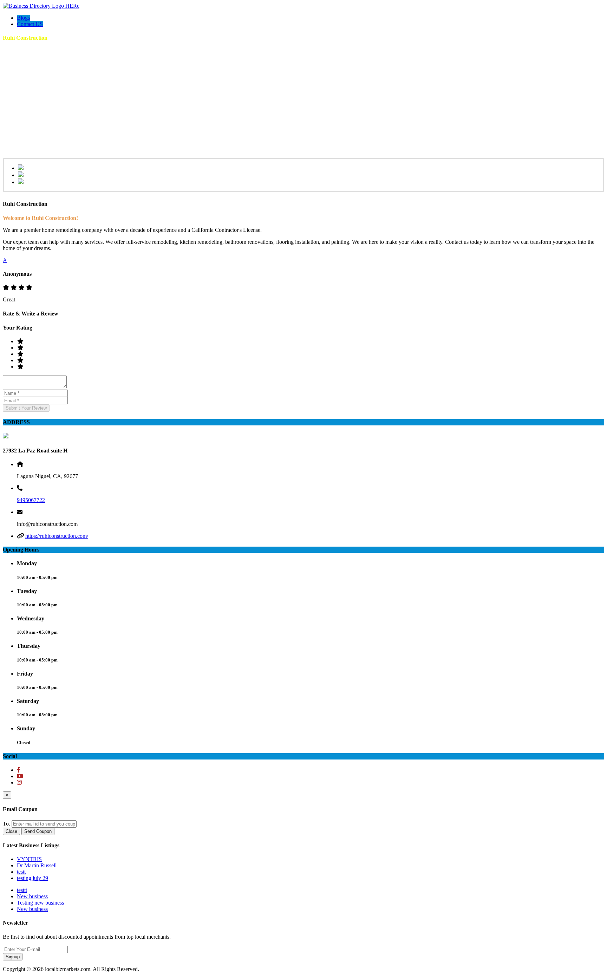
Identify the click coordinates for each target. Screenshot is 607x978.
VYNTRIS (29, 859)
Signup (13, 956)
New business (32, 896)
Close (11, 831)
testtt (22, 890)
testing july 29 (32, 878)
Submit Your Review (26, 408)
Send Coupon (38, 831)
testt (21, 872)
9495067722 (31, 500)
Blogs (23, 18)
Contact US (30, 24)
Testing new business (40, 903)
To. (6, 824)
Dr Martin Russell (37, 865)
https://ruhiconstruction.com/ (56, 536)
